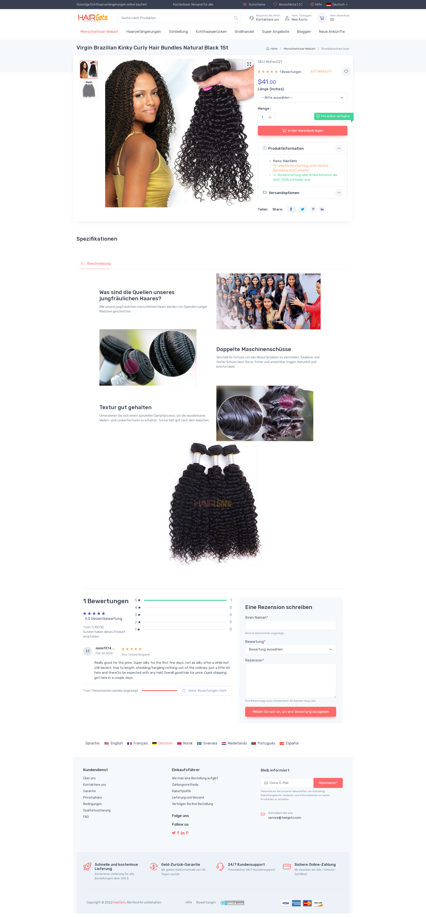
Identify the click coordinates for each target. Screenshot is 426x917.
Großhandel (244, 31)
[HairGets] (93, 18)
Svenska (210, 743)
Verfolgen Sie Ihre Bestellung (192, 804)
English (117, 743)
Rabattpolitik (181, 791)
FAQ (86, 817)
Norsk (188, 743)
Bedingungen (92, 804)
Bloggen (304, 31)
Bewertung (255, 642)
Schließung (178, 31)
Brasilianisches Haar (335, 48)
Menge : (264, 108)
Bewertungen (206, 902)
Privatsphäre (92, 797)
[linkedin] (182, 833)
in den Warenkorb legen (305, 131)
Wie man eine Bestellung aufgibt (195, 778)
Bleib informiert (275, 770)
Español (292, 743)
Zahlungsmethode (185, 785)
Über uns (89, 778)
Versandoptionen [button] (284, 193)
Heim (274, 48)
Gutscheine (256, 4)
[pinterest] (187, 833)
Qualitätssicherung (96, 810)
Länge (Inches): (271, 89)
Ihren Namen (256, 617)
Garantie (89, 791)
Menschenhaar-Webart (99, 31)
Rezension (254, 660)
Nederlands (237, 743)
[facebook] (178, 833)
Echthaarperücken (211, 31)
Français (141, 743)
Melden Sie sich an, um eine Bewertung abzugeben (290, 712)
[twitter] (174, 833)
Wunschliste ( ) (290, 4)
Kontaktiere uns (94, 785)
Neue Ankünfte (332, 31)
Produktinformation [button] (286, 148)
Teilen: (263, 209)
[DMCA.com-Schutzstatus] (232, 902)
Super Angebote (275, 31)
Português (266, 743)
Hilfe (318, 4)
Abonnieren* (328, 783)
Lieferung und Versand (188, 797)
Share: (277, 209)
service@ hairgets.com (284, 818)
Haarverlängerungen (143, 31)
